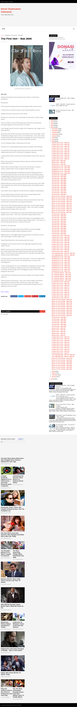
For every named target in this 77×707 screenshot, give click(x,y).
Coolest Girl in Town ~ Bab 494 (60, 153)
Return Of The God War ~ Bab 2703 (62, 312)
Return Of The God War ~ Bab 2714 (62, 207)
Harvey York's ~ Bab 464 (59, 329)
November (55, 130)
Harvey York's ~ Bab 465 (58, 328)
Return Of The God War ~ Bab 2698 (62, 362)
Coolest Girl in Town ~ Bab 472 (60, 296)
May (53, 141)
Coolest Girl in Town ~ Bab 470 (60, 337)
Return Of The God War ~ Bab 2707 (62, 305)
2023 (52, 125)
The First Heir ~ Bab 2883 (59, 183)
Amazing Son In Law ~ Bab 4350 (61, 265)
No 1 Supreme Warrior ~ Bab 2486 (61, 280)
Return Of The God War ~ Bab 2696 (62, 365)
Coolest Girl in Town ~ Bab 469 (60, 338)
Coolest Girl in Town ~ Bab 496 (60, 150)
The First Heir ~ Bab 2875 (59, 215)
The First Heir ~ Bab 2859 (59, 326)
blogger (42, 311)
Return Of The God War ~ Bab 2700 (62, 358)
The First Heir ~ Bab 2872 (59, 221)
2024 (52, 123)
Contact (11, 1)
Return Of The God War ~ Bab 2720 (62, 196)
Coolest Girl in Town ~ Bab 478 (60, 285)
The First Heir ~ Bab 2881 (59, 187)
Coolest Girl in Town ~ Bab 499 (60, 144)
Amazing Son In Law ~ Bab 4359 (61, 167)
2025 (52, 122)
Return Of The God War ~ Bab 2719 (62, 198)
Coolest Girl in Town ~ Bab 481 (60, 251)
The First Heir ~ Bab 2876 (59, 214)
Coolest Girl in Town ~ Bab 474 (60, 292)
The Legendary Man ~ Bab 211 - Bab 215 (63, 356)
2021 (52, 379)
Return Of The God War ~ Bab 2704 (62, 310)
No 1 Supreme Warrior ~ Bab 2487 (61, 278)
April (53, 371)
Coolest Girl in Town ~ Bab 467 (60, 342)
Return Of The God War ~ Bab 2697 (62, 363)
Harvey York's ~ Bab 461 (58, 335)
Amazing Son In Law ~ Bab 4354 (61, 258)
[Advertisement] (48, 16)
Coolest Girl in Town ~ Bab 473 (60, 294)
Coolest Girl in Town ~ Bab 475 (60, 290)
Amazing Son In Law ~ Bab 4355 (61, 256)
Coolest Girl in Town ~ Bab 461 (60, 353)
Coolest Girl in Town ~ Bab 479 (60, 283)
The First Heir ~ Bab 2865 (59, 233)
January (54, 376)
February (54, 375)
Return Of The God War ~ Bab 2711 (61, 212)
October (54, 132)
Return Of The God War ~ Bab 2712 (62, 210)
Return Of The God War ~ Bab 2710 (62, 299)
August (54, 136)
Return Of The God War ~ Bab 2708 (62, 303)
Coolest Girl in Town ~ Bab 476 (60, 289)
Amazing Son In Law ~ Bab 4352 (61, 262)
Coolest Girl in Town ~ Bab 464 (60, 347)
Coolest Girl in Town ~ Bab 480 (60, 281)
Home (2, 1)
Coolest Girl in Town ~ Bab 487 (60, 240)
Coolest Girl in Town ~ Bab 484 (60, 246)
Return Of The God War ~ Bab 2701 (62, 315)
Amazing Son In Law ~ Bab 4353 (61, 260)
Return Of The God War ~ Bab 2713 (62, 208)
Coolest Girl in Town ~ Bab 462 (60, 351)
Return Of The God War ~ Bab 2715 (62, 205)
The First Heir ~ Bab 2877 (59, 194)
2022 (52, 127)
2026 (52, 120)
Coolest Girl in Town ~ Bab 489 (60, 237)
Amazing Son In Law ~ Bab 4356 (61, 173)
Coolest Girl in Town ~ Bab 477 (60, 287)
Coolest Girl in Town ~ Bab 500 (60, 142)
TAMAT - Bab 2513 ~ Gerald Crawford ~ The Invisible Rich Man (65, 105)
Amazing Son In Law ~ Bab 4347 (61, 271)
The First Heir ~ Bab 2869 (59, 226)
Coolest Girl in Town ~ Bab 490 (60, 235)
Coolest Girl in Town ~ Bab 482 (60, 249)
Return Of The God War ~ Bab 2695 (62, 367)
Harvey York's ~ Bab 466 (58, 164)
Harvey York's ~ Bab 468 (58, 160)
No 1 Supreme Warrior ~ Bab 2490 (61, 273)
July (53, 137)
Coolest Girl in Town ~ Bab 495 (60, 151)
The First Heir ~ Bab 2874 (59, 217)
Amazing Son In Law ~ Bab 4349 (61, 267)
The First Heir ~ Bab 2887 (59, 176)
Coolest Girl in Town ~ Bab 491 (60, 159)
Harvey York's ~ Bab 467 (58, 162)
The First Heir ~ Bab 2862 (59, 321)
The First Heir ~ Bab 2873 (59, 219)
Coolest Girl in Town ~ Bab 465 (60, 346)
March (54, 373)
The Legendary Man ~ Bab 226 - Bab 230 (63, 253)
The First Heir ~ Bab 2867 (59, 230)
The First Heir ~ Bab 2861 (59, 322)
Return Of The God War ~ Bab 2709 (62, 301)
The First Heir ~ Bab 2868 (59, 228)
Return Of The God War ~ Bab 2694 (62, 369)
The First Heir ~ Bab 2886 (59, 178)
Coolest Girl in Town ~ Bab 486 (60, 242)
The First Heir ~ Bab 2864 (59, 317)
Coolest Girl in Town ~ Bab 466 (60, 344)
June (53, 139)
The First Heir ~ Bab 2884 (59, 182)
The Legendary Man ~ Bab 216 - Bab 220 (63, 354)
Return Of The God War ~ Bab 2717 (62, 201)
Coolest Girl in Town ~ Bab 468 (60, 340)
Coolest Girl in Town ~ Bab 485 (60, 244)
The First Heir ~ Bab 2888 (59, 175)
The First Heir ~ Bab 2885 (59, 180)
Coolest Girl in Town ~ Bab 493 (60, 155)
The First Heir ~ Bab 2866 (59, 231)
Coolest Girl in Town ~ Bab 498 (60, 146)
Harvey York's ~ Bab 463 (58, 331)
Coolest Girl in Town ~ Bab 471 (60, 297)
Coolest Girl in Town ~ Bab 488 (60, 239)
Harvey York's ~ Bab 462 (58, 333)
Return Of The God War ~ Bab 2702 (62, 313)
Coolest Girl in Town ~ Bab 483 (60, 248)
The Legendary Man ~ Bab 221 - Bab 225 (63, 255)
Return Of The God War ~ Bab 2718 (62, 199)
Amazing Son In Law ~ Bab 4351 (61, 264)
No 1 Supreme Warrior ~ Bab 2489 (61, 274)
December (55, 128)
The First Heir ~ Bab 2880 (59, 189)
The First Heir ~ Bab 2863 (59, 319)
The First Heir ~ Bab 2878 (59, 192)
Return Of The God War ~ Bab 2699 (62, 360)
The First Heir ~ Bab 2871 (59, 223)
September (55, 134)
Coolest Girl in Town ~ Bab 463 (60, 349)
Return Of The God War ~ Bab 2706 (62, 306)
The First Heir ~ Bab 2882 (59, 185)
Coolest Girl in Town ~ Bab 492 (60, 157)
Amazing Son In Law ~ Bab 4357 (61, 171)
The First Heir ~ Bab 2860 (59, 324)
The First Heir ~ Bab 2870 (59, 224)
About (6, 1)
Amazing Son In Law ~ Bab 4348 (61, 269)
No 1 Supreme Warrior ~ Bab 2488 (61, 276)
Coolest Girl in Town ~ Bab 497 (60, 148)
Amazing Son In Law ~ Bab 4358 (61, 169)
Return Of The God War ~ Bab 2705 (62, 308)
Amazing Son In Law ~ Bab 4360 (61, 166)
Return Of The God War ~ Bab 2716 (62, 203)
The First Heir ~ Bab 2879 (59, 191)
